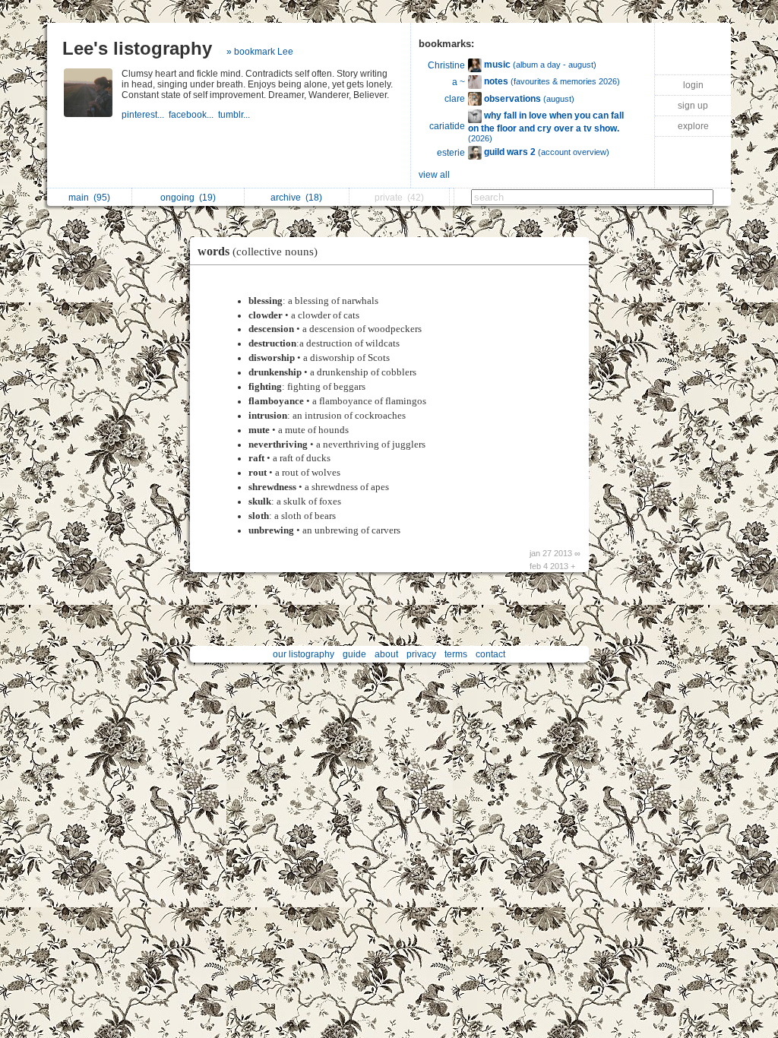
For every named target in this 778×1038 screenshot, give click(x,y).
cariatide (447, 126)
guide (354, 654)
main (89, 197)
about (386, 654)
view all (434, 174)
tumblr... (235, 114)
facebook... (193, 114)
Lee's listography (137, 48)
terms (455, 654)
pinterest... (145, 114)
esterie (451, 152)
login (693, 85)
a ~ (458, 82)
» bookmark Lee (259, 51)
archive (296, 197)
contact (490, 654)
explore (693, 126)
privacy (421, 654)
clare (454, 98)
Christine (446, 65)
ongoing (188, 197)
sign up (693, 105)
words (258, 251)
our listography (303, 654)
